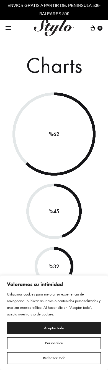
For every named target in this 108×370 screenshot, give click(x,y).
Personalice (54, 343)
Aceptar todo (54, 328)
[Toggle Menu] (8, 28)
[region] (54, 322)
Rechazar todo (54, 358)
